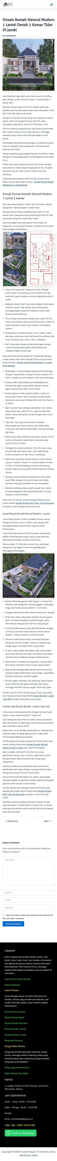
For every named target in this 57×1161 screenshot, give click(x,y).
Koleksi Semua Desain (15, 1011)
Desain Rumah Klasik (14, 1017)
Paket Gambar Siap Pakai (16, 1073)
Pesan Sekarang (12, 985)
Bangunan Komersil (14, 1040)
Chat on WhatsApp (23, 1133)
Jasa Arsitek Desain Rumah (17, 979)
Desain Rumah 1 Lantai (15, 1029)
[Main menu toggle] (51, 4)
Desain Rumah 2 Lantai (15, 1035)
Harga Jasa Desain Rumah (17, 1067)
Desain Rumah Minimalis (16, 1023)
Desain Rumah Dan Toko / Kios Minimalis (35, 503)
